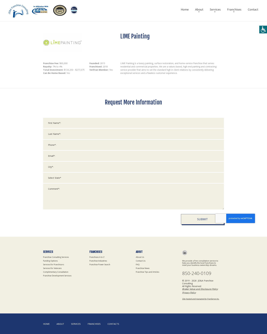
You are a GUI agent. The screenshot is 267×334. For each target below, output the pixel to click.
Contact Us (140, 261)
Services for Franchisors (53, 264)
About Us (140, 257)
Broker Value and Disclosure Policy (200, 288)
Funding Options (50, 261)
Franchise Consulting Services (56, 257)
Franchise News (142, 268)
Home (185, 9)
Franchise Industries (98, 261)
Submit (202, 219)
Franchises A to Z (96, 257)
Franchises (234, 9)
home (46, 323)
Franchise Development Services (57, 275)
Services (215, 9)
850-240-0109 (196, 273)
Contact (253, 9)
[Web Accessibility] (263, 29)
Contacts (113, 323)
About (199, 9)
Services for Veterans (52, 268)
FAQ (138, 264)
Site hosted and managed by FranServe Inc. (200, 299)
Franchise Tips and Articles (147, 272)
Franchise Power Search (99, 264)
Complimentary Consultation (55, 272)
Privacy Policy (189, 292)
